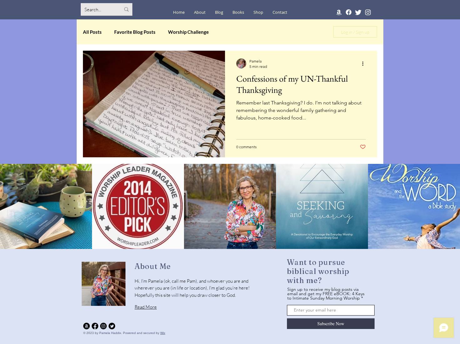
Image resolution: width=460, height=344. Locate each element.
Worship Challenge (188, 32)
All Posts (92, 32)
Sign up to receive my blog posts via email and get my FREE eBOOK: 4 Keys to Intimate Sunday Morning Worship (326, 293)
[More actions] (365, 63)
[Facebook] (348, 12)
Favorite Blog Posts (135, 32)
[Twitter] (358, 12)
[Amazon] (339, 12)
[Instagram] (368, 12)
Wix (162, 333)
